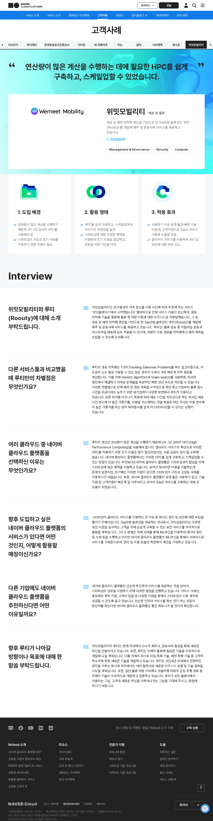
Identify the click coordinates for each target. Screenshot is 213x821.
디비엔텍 (157, 45)
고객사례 (103, 15)
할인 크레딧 (166, 772)
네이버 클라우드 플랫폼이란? (25, 752)
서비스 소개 (32, 15)
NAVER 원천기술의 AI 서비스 (25, 765)
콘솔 (169, 5)
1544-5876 (114, 811)
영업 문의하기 (168, 765)
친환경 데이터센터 (18, 772)
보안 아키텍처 (67, 779)
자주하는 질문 (168, 752)
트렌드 (119, 15)
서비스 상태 (166, 779)
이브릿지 (13, 45)
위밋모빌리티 (196, 45)
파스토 (176, 45)
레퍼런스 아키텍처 (79, 15)
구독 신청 (192, 728)
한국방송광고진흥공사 (56, 45)
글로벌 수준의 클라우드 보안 (24, 759)
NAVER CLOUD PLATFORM (25, 5)
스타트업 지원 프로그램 (122, 765)
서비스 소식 (53, 15)
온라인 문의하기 (169, 759)
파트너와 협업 (117, 752)
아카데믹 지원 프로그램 (122, 772)
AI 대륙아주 (101, 45)
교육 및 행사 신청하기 (71, 765)
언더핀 (81, 45)
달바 (138, 45)
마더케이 (32, 45)
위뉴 (120, 45)
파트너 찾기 (116, 759)
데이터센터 (162, 15)
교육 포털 (64, 759)
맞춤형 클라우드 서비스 (21, 779)
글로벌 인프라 (16, 786)
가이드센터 (65, 752)
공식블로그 (138, 15)
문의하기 (145, 5)
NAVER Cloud (22, 804)
